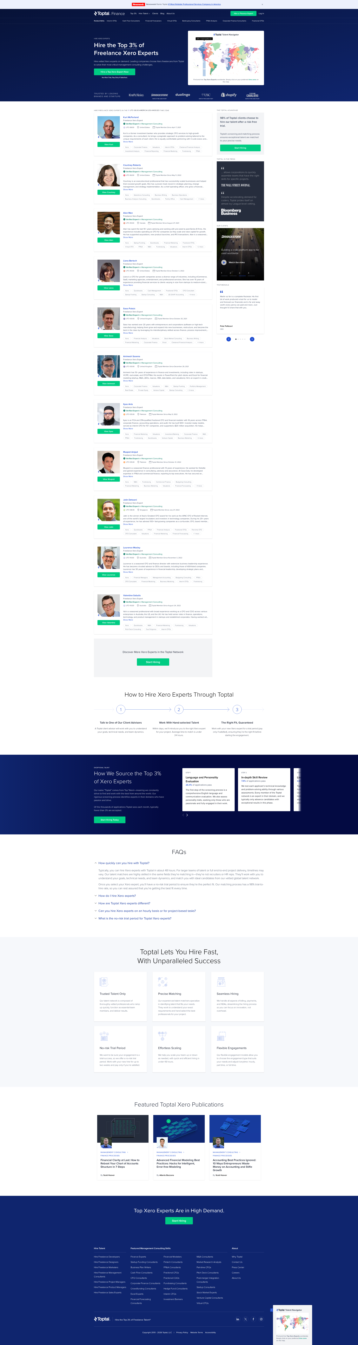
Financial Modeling (170, 151)
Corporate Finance (140, 147)
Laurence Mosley (131, 547)
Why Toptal (237, 1256)
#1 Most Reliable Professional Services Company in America (194, 4)
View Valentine (108, 622)
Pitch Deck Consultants (208, 1272)
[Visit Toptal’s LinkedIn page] (238, 1319)
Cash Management (186, 199)
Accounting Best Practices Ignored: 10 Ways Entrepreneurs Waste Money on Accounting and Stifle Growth (234, 1165)
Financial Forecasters (153, 21)
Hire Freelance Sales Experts (107, 1292)
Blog (162, 13)
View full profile (108, 127)
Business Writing (161, 195)
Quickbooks (155, 199)
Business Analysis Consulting (135, 199)
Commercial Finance (163, 482)
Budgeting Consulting (183, 482)
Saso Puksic (129, 308)
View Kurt (108, 144)
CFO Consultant (188, 290)
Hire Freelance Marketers (106, 1267)
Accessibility (210, 1332)
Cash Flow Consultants (131, 21)
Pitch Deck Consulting (133, 629)
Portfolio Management (198, 386)
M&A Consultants (205, 1256)
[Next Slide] (252, 339)
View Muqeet (109, 479)
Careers (235, 1272)
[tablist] (240, 339)
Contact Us (237, 1261)
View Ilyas (108, 431)
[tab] (235, 339)
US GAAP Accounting (176, 294)
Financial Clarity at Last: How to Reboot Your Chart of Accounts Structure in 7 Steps (120, 1163)
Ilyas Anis (128, 404)
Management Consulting (113, 1152)
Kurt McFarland (131, 117)
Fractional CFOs (258, 21)
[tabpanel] (240, 311)
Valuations (156, 147)
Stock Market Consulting (173, 338)
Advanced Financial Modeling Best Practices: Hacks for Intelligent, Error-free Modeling (178, 1163)
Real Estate (129, 390)
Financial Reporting (152, 151)
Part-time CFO (197, 529)
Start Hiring (153, 662)
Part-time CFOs (204, 1267)
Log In (261, 13)
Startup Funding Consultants (144, 1261)
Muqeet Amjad (130, 452)
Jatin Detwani (130, 499)
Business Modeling (185, 438)
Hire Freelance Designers (106, 1261)
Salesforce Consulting (142, 195)
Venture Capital (158, 390)
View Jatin (108, 527)
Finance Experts (138, 1256)
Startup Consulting (148, 294)
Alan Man (128, 212)
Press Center (238, 1267)
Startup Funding (139, 243)
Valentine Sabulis (132, 595)
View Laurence (108, 574)
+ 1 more (201, 199)
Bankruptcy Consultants (191, 21)
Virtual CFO (129, 247)
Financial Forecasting (183, 486)
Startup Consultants (206, 1287)
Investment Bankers (173, 1299)
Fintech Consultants (173, 1261)
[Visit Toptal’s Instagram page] (261, 1319)
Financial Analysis (140, 338)
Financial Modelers (173, 1256)
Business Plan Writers (141, 1267)
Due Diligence (151, 629)
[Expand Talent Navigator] (271, 1310)
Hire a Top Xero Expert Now (115, 71)
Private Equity (143, 390)
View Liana (109, 287)
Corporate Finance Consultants (234, 21)
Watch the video (237, 262)
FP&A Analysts (211, 21)
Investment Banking (172, 434)
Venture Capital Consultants (210, 1297)
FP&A (198, 151)
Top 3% (133, 13)
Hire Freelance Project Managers (109, 1281)
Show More (128, 141)
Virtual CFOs (172, 21)
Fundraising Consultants (175, 1283)
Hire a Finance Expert (243, 13)
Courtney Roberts (132, 165)
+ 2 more (200, 247)
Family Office (170, 199)
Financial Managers (141, 577)
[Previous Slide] (228, 339)
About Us (171, 13)
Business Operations (179, 195)
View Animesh (108, 383)
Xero (127, 147)
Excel (164, 342)
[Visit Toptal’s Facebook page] (253, 1319)
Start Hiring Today (110, 819)
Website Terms (196, 1332)
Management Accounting (162, 577)
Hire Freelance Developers (107, 1256)
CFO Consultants (139, 1277)
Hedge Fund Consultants (176, 1288)
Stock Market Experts (207, 1292)
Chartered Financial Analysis (189, 147)
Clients (155, 13)
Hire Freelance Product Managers (110, 1287)
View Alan (108, 240)
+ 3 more (191, 390)
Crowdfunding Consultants (143, 1288)
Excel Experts (137, 1293)
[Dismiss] (262, 4)
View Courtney (108, 192)
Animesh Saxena (131, 356)
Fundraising (186, 151)
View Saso (108, 335)
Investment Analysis (132, 151)
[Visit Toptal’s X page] (245, 1319)
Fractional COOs (171, 1277)
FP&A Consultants (172, 1267)
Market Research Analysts (209, 1261)
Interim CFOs (112, 21)
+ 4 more (192, 294)
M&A (149, 247)
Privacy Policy (182, 1332)
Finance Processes (110, 1155)
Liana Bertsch (130, 260)
